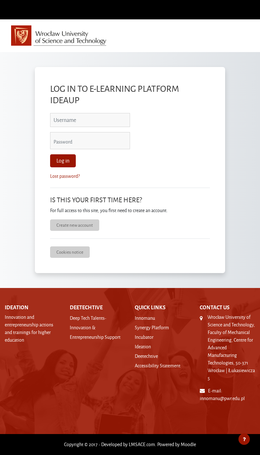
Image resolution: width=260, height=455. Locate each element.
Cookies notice (69, 252)
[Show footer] (244, 439)
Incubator (144, 337)
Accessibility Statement (157, 365)
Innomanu (145, 318)
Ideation (143, 346)
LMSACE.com (142, 444)
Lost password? (65, 176)
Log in (62, 160)
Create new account (74, 225)
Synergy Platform (152, 327)
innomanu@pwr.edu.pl (222, 398)
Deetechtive (146, 356)
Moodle (188, 444)
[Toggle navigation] (247, 33)
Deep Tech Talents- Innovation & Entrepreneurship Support (95, 327)
